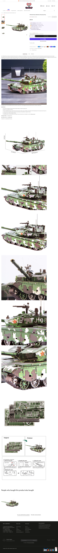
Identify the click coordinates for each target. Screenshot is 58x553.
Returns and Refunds (28, 529)
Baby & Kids (8, 10)
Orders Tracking (18, 526)
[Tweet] (54, 17)
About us (26, 526)
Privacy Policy (27, 530)
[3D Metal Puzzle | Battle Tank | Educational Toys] (17, 25)
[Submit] (54, 10)
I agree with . (29, 542)
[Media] (27, 35)
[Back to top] (56, 550)
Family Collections (20, 10)
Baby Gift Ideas (13, 10)
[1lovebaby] (29, 6)
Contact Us (17, 529)
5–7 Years (35, 48)
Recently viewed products (36, 514)
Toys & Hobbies (39, 48)
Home (5, 10)
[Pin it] (56, 17)
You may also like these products (23, 514)
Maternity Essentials (27, 10)
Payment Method (18, 530)
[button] (7, 25)
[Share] (52, 17)
